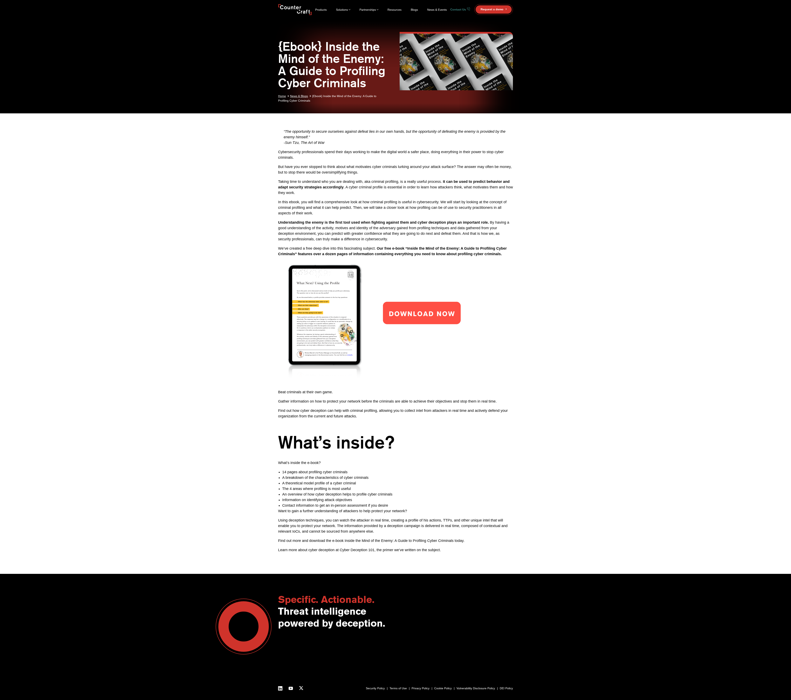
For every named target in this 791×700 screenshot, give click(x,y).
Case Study (495, 664)
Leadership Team (398, 660)
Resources (394, 9)
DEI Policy (506, 688)
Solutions (342, 9)
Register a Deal (453, 650)
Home (282, 96)
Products (321, 9)
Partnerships (367, 9)
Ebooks (492, 655)
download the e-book (326, 541)
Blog (490, 646)
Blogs (414, 9)
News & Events (437, 9)
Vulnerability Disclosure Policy (475, 688)
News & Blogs (299, 96)
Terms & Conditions (400, 669)
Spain (427, 655)
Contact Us (458, 9)
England (428, 650)
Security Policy (375, 688)
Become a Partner (455, 646)
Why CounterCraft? (400, 650)
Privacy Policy (420, 688)
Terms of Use (398, 688)
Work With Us (396, 664)
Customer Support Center (460, 655)
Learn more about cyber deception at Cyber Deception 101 (326, 550)
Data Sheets (495, 660)
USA (426, 646)
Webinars (493, 650)
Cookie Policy (443, 688)
